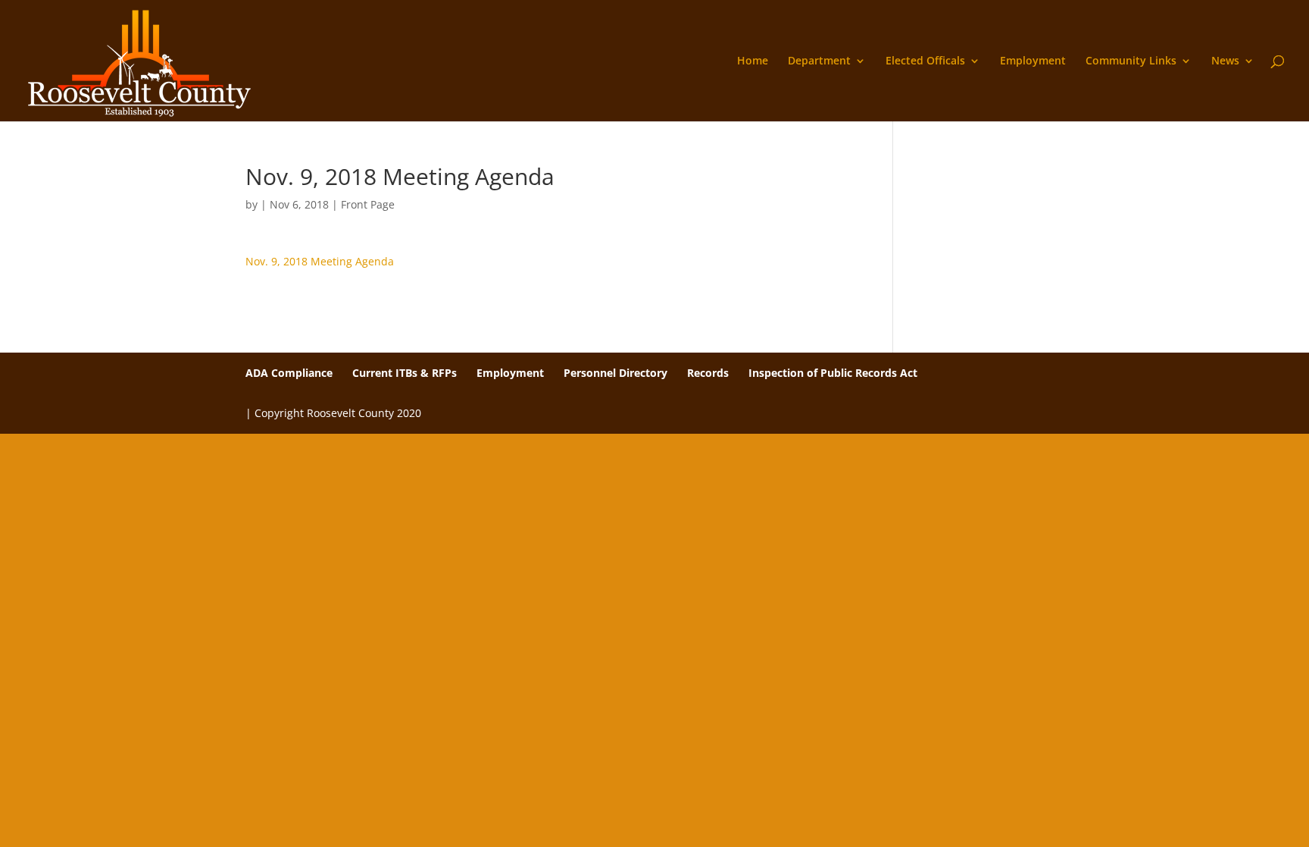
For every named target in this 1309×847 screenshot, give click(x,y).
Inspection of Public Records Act (832, 372)
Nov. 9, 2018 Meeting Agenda (319, 261)
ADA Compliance (289, 372)
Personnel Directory (615, 372)
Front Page (368, 204)
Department (819, 61)
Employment (1033, 61)
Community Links (1131, 61)
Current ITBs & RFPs (404, 372)
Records (708, 372)
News (1225, 61)
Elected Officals (925, 61)
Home (752, 61)
